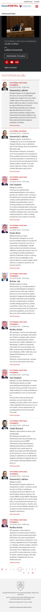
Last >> (31, 572)
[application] (20, 26)
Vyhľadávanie (28, 2)
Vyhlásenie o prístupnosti (16, 607)
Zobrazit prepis (15, 125)
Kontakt (36, 2)
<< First (4, 569)
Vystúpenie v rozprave (18, 131)
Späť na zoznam (10, 67)
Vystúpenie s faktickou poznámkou (18, 84)
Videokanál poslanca (15, 56)
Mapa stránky (28, 607)
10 (23, 573)
